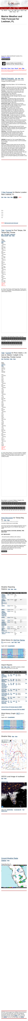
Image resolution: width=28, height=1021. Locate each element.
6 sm (8, 680)
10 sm (16, 675)
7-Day (9, 10)
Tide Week (7, 234)
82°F (27, 689)
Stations (3, 593)
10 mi (8, 605)
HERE (16, 1015)
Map (26, 10)
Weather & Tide (18, 8)
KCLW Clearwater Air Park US (4, 698)
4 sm (8, 675)
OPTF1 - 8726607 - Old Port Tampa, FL (4, 596)
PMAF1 (3, 620)
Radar (14, 11)
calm (14, 674)
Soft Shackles (10, 8)
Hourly (15, 197)
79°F (27, 701)
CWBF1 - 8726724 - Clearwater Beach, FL (4, 623)
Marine (5, 10)
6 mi (8, 599)
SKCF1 (3, 605)
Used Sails (14, 8)
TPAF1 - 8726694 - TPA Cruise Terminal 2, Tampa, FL (4, 613)
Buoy (18, 10)
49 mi (8, 632)
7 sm (8, 684)
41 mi (8, 628)
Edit (16, 78)
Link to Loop (4, 781)
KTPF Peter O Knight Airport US (4, 690)
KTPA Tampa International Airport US (4, 694)
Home (1, 8)
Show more (4, 551)
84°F (27, 693)
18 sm (8, 702)
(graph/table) (11, 646)
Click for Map (3, 242)
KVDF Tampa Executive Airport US (4, 702)
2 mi (8, 594)
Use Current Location (6, 59)
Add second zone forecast (11, 223)
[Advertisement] (14, 39)
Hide (19, 78)
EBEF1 (3, 609)
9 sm (8, 690)
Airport (22, 10)
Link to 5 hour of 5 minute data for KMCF (11, 707)
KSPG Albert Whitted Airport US (4, 680)
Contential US (17, 809)
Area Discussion (7, 518)
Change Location (5, 57)
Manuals (22, 8)
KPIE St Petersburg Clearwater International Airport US (4, 685)
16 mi (8, 621)
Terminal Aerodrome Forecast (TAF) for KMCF (13, 709)
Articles (5, 8)
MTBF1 (3, 617)
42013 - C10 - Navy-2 (4, 633)
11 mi (8, 609)
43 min (11, 675)
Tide (12, 10)
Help (22, 78)
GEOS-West (10, 809)
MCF (18, 713)
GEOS (11, 11)
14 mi (8, 620)
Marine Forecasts (7, 78)
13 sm (8, 698)
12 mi (8, 617)
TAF (17, 11)
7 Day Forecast (6, 192)
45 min (11, 680)
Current (8, 230)
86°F (27, 674)
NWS (15, 10)
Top (2, 10)
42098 (3, 626)
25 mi (8, 626)
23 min (11, 690)
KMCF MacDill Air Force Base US (4, 676)
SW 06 (13, 680)
